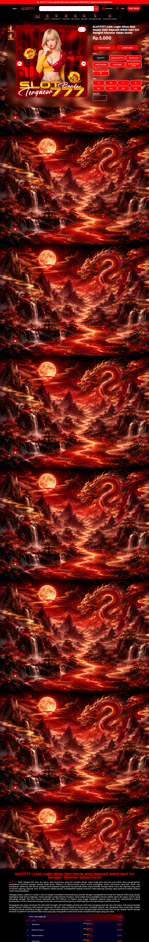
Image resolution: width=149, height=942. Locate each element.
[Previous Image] (20, 64)
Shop (15, 8)
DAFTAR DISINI (104, 48)
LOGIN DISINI (127, 48)
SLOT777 (13, 882)
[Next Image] (83, 64)
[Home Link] (28, 8)
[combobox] (66, 8)
